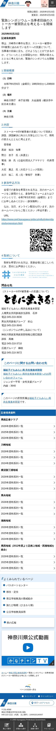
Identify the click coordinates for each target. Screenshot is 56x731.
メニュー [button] (52, 5)
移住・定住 (12, 592)
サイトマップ (29, 696)
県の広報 (11, 622)
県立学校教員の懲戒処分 (19, 598)
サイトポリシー (47, 696)
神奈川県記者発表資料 (18, 673)
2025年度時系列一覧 (12, 432)
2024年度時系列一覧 (12, 438)
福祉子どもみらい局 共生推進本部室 (22, 370)
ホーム (4, 673)
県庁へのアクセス (42, 703)
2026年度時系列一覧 (12, 426)
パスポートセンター (17, 585)
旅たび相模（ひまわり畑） (20, 605)
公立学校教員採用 (16, 612)
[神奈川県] (8, 703)
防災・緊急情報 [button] (44, 5)
